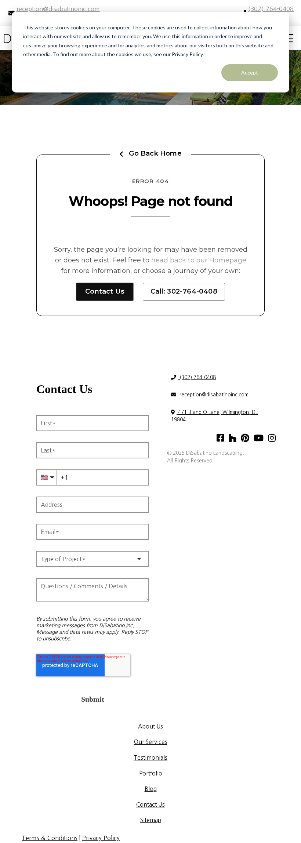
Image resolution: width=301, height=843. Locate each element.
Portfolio (150, 773)
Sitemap (150, 820)
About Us (150, 726)
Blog (151, 789)
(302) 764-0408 (197, 377)
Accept (249, 72)
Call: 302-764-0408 (183, 291)
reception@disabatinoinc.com (213, 394)
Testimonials (150, 757)
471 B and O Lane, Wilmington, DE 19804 (214, 416)
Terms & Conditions (49, 838)
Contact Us (104, 291)
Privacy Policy (101, 838)
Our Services (150, 742)
